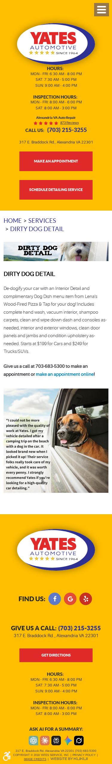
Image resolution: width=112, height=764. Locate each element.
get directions (56, 655)
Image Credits (35, 759)
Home (13, 220)
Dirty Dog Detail (37, 229)
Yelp (85, 599)
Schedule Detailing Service (56, 189)
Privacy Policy (84, 755)
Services (42, 220)
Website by (69, 759)
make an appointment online (65, 374)
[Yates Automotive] (56, 44)
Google (70, 599)
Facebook (54, 599)
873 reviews (69, 123)
